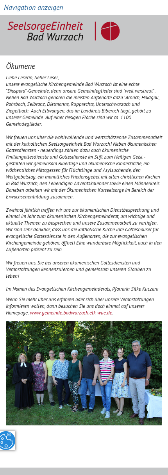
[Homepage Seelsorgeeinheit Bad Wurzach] (65, 28)
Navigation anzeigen (33, 8)
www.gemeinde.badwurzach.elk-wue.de (71, 313)
